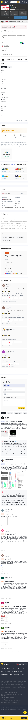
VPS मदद (22, 674)
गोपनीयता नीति (3, 671)
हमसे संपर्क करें (8, 668)
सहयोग (2, 677)
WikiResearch (16, 674)
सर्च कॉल (8, 671)
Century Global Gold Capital (12, 707)
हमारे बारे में (3, 668)
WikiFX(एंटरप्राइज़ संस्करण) (17, 671)
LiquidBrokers (13, 709)
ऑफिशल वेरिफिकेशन (4, 674)
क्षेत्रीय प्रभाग (7, 677)
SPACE (2, 707)
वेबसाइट (20, 17)
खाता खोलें (7, 17)
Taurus (21, 707)
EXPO (11, 674)
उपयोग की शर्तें (22, 668)
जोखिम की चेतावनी (16, 668)
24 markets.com (5, 709)
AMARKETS (20, 709)
